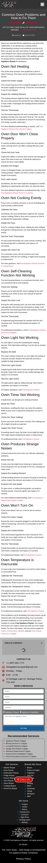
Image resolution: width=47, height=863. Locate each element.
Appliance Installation (30, 712)
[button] (42, 4)
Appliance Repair (12, 712)
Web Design (24, 850)
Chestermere (12, 631)
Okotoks (21, 631)
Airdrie (3, 631)
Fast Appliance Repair (30, 390)
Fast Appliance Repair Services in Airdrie (17, 193)
